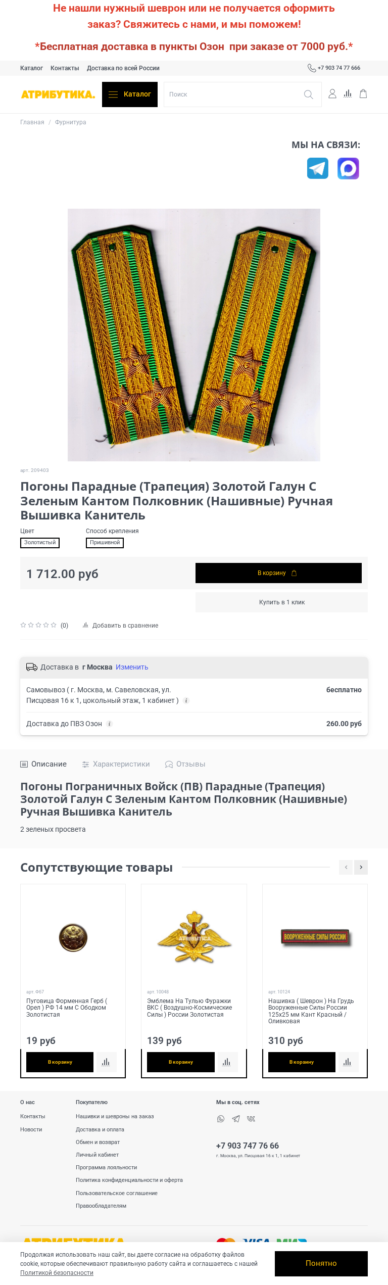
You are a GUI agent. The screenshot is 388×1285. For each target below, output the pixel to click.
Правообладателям (101, 1206)
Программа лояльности (106, 1167)
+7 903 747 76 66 (247, 1146)
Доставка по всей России (123, 68)
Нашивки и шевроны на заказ (115, 1116)
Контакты (65, 68)
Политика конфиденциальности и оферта (129, 1180)
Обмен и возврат (98, 1142)
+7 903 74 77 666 (339, 68)
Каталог (31, 68)
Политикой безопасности (56, 1272)
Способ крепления (112, 531)
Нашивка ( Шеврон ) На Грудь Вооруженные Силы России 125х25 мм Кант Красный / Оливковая (311, 1011)
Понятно (321, 1263)
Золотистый (40, 542)
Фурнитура (70, 122)
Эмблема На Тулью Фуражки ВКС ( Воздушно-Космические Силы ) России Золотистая (189, 1007)
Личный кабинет (97, 1155)
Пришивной (105, 542)
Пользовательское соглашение (117, 1193)
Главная (32, 122)
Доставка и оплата (100, 1129)
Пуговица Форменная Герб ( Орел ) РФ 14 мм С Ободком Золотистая (66, 1007)
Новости (31, 1129)
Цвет (27, 531)
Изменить (132, 667)
